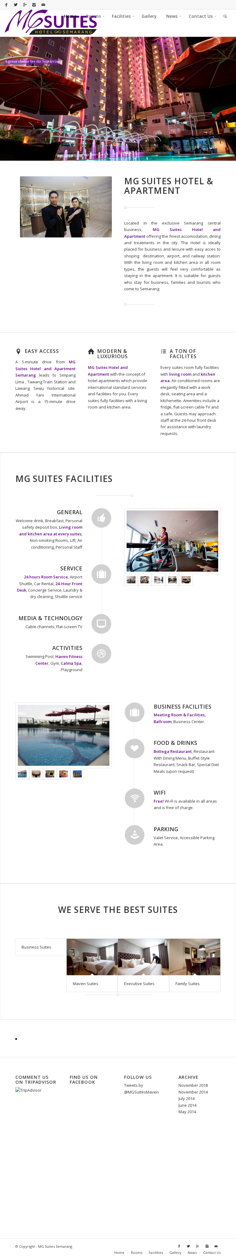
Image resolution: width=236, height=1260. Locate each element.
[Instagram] (34, 4)
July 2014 (187, 1098)
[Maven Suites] (92, 957)
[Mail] (43, 4)
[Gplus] (24, 4)
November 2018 (193, 1085)
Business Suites (36, 947)
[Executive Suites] (143, 957)
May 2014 (187, 1111)
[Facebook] (6, 4)
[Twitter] (15, 4)
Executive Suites (139, 983)
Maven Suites (85, 983)
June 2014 (187, 1105)
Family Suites (187, 983)
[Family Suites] (194, 957)
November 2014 (193, 1092)
